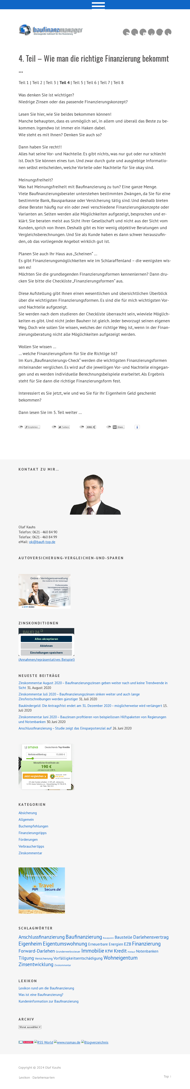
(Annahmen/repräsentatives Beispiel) (47, 659)
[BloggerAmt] (94, 1042)
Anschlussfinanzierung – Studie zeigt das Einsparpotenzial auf (65, 728)
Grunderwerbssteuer (68, 951)
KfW (109, 951)
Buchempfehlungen (33, 826)
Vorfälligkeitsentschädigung (78, 958)
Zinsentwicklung (36, 964)
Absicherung (28, 813)
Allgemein (26, 819)
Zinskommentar (30, 853)
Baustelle (123, 937)
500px (151, 32)
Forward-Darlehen (37, 951)
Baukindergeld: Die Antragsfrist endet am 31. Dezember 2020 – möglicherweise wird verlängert (90, 705)
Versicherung (44, 958)
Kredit (120, 950)
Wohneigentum (121, 957)
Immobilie (92, 950)
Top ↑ (167, 1076)
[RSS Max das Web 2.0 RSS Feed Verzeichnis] (67, 1042)
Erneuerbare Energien (105, 944)
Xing (134, 32)
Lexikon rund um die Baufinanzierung (46, 988)
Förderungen (28, 839)
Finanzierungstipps (33, 833)
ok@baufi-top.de (42, 541)
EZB (127, 944)
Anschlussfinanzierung (42, 937)
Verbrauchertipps (31, 846)
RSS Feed (126, 32)
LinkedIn (143, 32)
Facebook (159, 32)
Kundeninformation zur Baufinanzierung (48, 1001)
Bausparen (108, 937)
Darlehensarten (43, 1077)
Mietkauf (131, 952)
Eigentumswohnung (65, 943)
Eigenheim (30, 943)
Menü (95, 4)
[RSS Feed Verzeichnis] (43, 1042)
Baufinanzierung (84, 936)
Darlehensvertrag (151, 937)
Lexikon (24, 1077)
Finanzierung (146, 943)
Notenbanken (147, 951)
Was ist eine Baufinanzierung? (41, 994)
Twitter (168, 32)
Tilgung (26, 958)
